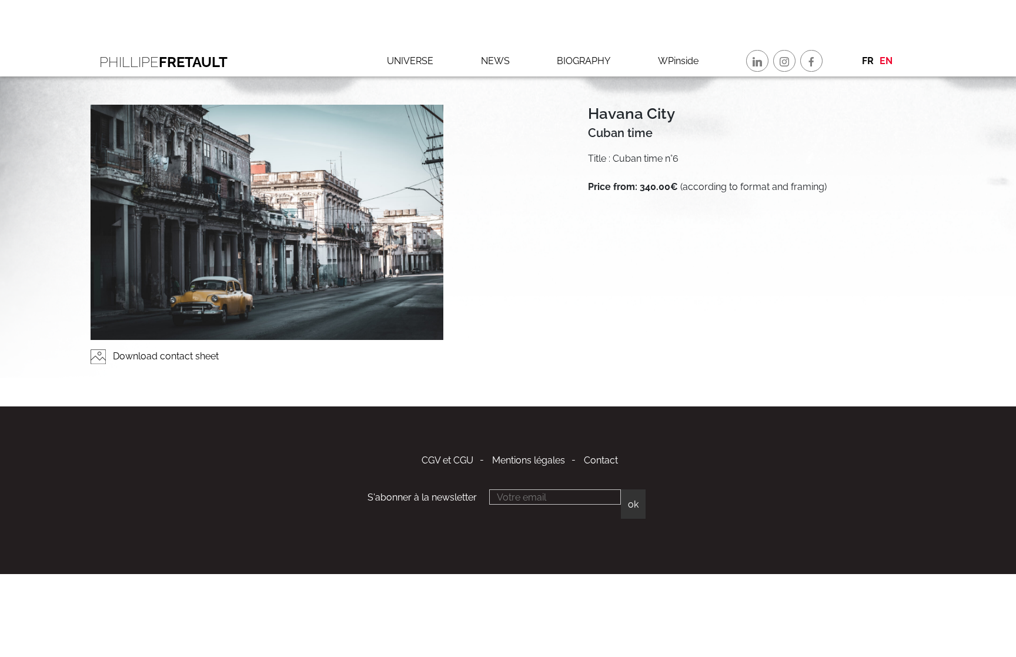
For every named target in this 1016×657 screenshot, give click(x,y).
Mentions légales (528, 460)
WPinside (678, 60)
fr (868, 60)
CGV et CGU (447, 460)
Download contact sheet (165, 356)
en (886, 60)
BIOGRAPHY (583, 60)
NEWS (495, 60)
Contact (601, 460)
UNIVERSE (410, 60)
